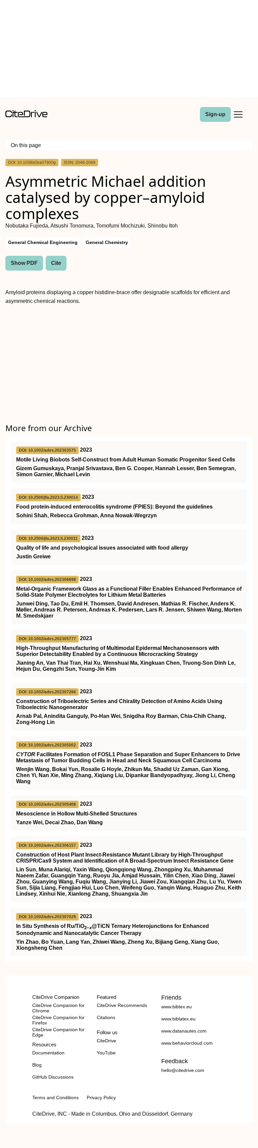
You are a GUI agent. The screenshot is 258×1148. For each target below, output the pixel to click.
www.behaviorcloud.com (187, 1043)
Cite (56, 263)
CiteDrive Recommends (122, 1005)
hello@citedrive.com (182, 1070)
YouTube (106, 1052)
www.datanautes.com (184, 1031)
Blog (37, 1065)
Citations (106, 1017)
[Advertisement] (129, 50)
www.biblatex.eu (178, 1018)
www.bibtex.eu (176, 1006)
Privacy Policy (101, 1097)
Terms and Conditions (55, 1097)
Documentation (48, 1052)
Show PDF (24, 263)
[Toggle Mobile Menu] (238, 114)
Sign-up (215, 114)
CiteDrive (106, 1040)
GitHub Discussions (53, 1077)
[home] (26, 115)
